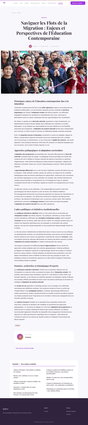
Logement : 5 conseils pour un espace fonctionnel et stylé (24, 388)
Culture (27, 3)
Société (60, 3)
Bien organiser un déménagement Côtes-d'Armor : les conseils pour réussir (25, 394)
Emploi (44, 3)
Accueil (15, 3)
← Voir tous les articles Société (24, 348)
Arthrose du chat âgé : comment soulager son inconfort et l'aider (26, 382)
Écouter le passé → (78, 3)
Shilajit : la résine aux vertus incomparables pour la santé (59, 378)
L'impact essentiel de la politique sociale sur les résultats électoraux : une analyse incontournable (59, 371)
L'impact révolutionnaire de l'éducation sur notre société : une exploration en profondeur (59, 384)
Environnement (52, 3)
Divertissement (35, 3)
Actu (21, 3)
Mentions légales (71, 411)
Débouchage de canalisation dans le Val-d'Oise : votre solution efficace (60, 390)
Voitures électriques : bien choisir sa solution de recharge (26, 371)
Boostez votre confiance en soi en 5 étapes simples (25, 376)
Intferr (5, 409)
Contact (68, 414)
